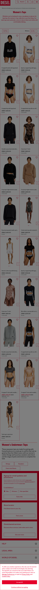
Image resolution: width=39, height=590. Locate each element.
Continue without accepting (19, 587)
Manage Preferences (8, 574)
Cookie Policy (6, 576)
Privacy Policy (26, 574)
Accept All (19, 582)
